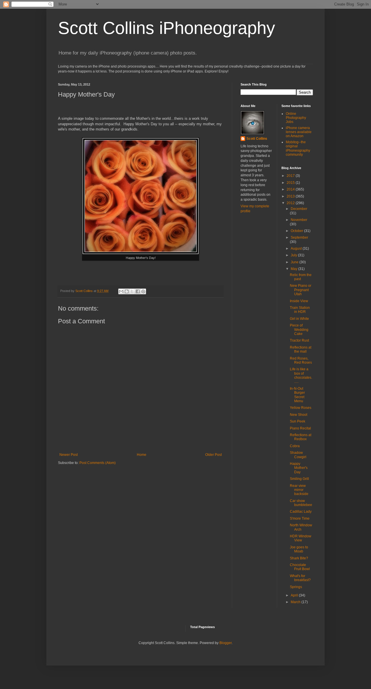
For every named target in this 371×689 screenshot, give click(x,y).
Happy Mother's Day (299, 468)
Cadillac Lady (301, 512)
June (295, 262)
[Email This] (121, 291)
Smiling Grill (299, 479)
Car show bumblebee (301, 503)
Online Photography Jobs (296, 118)
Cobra (295, 446)
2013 (291, 196)
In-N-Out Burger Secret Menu (297, 395)
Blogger (225, 643)
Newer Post (68, 455)
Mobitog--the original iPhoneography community (298, 148)
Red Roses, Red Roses (301, 360)
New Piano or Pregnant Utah (300, 290)
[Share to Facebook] (138, 291)
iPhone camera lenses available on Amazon (299, 132)
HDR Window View (300, 538)
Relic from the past (301, 277)
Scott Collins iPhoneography (166, 28)
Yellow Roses (300, 408)
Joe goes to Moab (299, 549)
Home (141, 455)
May (294, 269)
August (297, 248)
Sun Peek (297, 421)
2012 (291, 203)
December (299, 209)
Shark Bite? (299, 558)
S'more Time (300, 518)
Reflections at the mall (300, 349)
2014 (291, 189)
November (299, 220)
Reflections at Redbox (300, 437)
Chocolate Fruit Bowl (300, 567)
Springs (296, 587)
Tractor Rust (299, 340)
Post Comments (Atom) (97, 463)
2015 (291, 183)
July (294, 255)
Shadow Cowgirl (298, 455)
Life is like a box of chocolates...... (301, 375)
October (297, 231)
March (296, 602)
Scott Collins (84, 291)
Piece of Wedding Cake (299, 329)
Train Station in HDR (300, 310)
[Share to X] (132, 291)
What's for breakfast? (300, 578)
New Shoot (298, 415)
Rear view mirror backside (299, 490)
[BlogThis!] (127, 291)
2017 (291, 176)
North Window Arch (301, 527)
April (295, 595)
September (299, 237)
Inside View (299, 301)
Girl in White (299, 319)
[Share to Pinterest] (143, 291)
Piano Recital (300, 428)
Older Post (213, 455)
